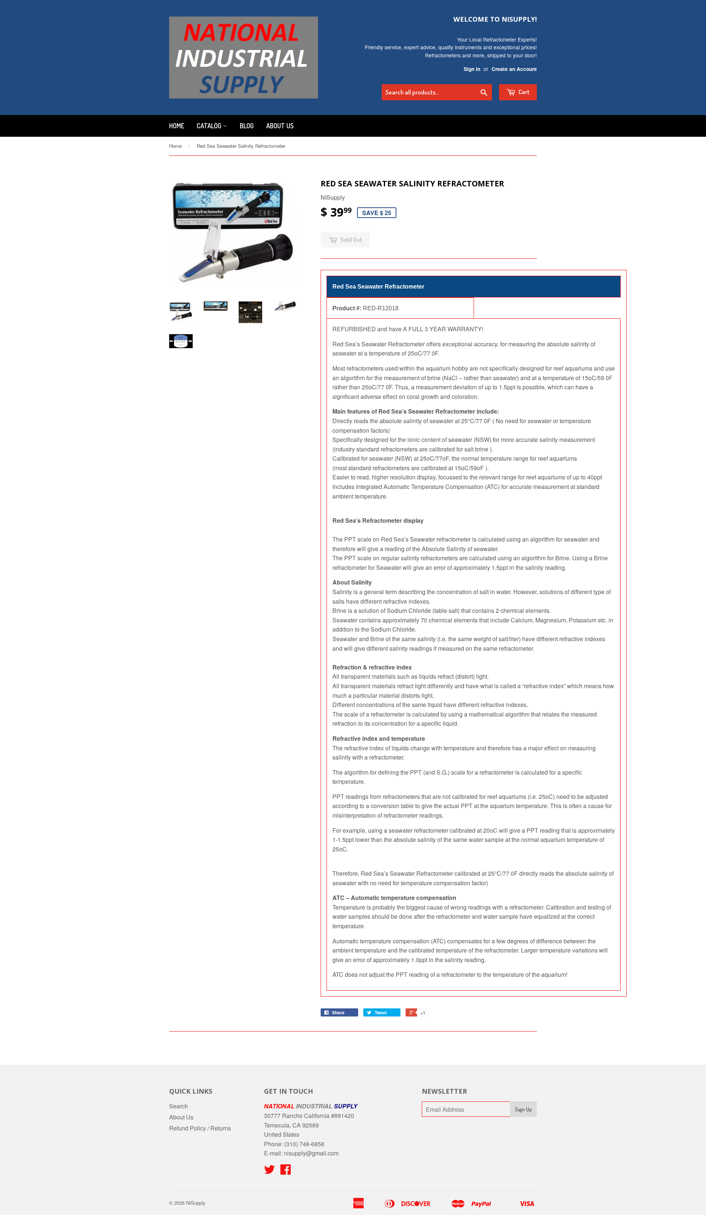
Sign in (472, 68)
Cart (523, 92)
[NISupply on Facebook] (285, 1171)
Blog (247, 126)
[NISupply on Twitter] (269, 1171)
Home (176, 126)
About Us (279, 126)
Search (178, 1106)
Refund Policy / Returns (200, 1128)
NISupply (196, 1202)
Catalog (210, 126)
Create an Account (514, 68)
